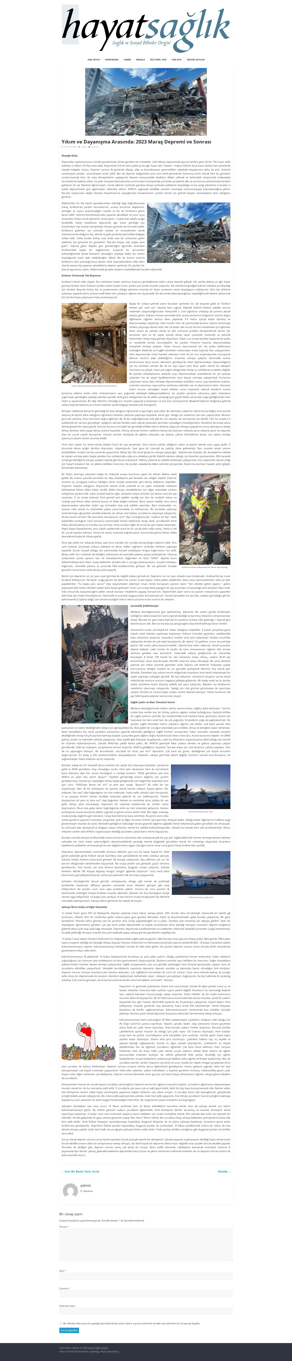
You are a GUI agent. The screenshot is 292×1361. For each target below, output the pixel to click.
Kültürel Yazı (158, 59)
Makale (140, 59)
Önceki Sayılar (196, 59)
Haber (127, 59)
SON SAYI (177, 59)
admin (84, 146)
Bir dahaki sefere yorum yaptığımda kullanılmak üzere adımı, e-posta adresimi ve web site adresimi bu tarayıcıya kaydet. (131, 1323)
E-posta (64, 1288)
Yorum (64, 1226)
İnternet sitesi (67, 1306)
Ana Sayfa (94, 59)
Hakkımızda (112, 59)
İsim (62, 1271)
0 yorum (94, 146)
